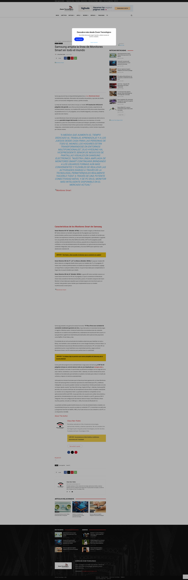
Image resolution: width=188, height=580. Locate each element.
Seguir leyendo (94, 42)
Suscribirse (79, 39)
